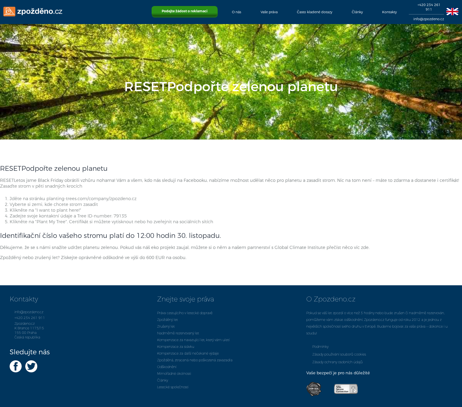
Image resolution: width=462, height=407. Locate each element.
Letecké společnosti (172, 387)
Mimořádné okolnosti (174, 373)
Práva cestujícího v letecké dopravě (184, 313)
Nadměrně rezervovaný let (178, 333)
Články (162, 380)
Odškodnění (166, 367)
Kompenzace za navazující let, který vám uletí (193, 340)
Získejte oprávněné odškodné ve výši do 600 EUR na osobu (123, 258)
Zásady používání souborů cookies (339, 354)
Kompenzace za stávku (175, 346)
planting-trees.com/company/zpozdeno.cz (91, 199)
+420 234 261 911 (429, 7)
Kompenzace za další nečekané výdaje (188, 353)
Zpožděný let (167, 320)
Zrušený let (166, 326)
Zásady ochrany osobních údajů (337, 362)
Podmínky (320, 346)
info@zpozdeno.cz (428, 19)
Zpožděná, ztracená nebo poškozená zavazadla (194, 360)
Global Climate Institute (300, 247)
